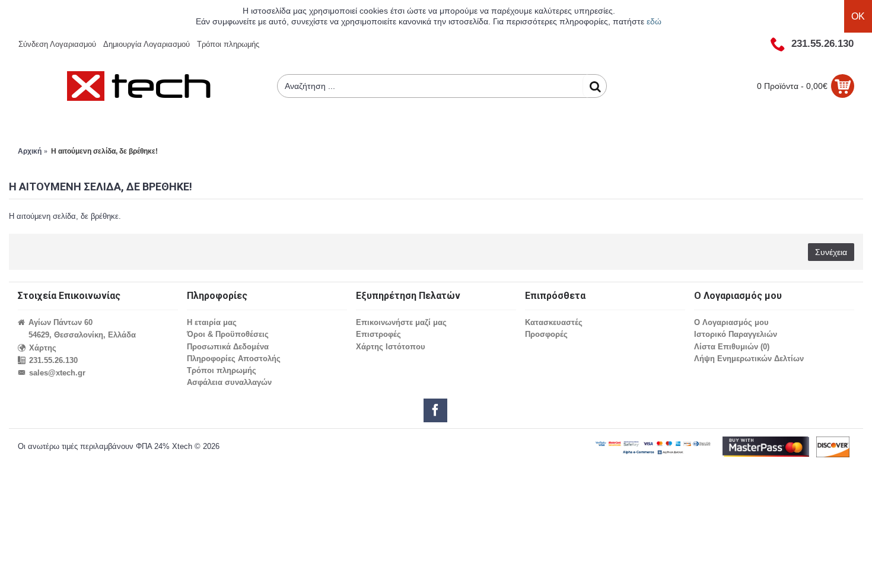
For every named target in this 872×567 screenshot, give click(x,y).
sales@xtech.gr (57, 372)
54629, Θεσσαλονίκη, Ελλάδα (82, 334)
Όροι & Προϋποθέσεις (228, 334)
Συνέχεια (831, 252)
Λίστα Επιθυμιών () (731, 346)
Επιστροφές (378, 334)
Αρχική (30, 151)
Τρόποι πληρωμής (221, 370)
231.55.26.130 (53, 360)
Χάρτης (42, 347)
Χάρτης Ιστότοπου (390, 346)
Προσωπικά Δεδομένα (228, 346)
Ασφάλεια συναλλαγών (229, 382)
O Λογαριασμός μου (731, 322)
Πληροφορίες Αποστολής (234, 358)
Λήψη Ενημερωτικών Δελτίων (749, 358)
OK (858, 16)
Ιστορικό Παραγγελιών (735, 334)
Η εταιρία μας (212, 322)
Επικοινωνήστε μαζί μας (401, 322)
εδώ (654, 21)
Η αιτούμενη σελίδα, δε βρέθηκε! (104, 151)
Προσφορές (546, 334)
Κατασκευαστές (554, 322)
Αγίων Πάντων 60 (60, 322)
